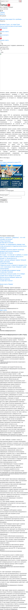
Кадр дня (3, 19)
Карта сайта (3, 310)
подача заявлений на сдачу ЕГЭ (12, 162)
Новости (2, 14)
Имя (1, 197)
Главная (2, 12)
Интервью (3, 24)
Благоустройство (5, 26)
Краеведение (3, 28)
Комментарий (4, 195)
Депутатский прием (16, 26)
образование (3, 164)
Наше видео (9, 19)
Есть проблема (17, 19)
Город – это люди (11, 24)
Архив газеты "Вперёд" (6, 284)
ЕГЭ (1, 162)
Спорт (18, 24)
